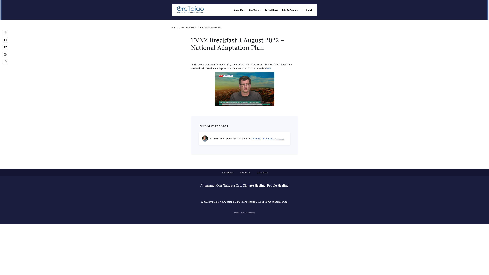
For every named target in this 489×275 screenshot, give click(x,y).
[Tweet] (5, 47)
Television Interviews (210, 27)
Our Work (254, 10)
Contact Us (245, 172)
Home (174, 27)
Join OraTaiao (289, 10)
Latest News (271, 10)
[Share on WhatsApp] (5, 61)
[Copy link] (5, 32)
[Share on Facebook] (5, 54)
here (268, 68)
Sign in (309, 10)
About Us (238, 10)
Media (193, 27)
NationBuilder (249, 212)
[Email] (5, 40)
